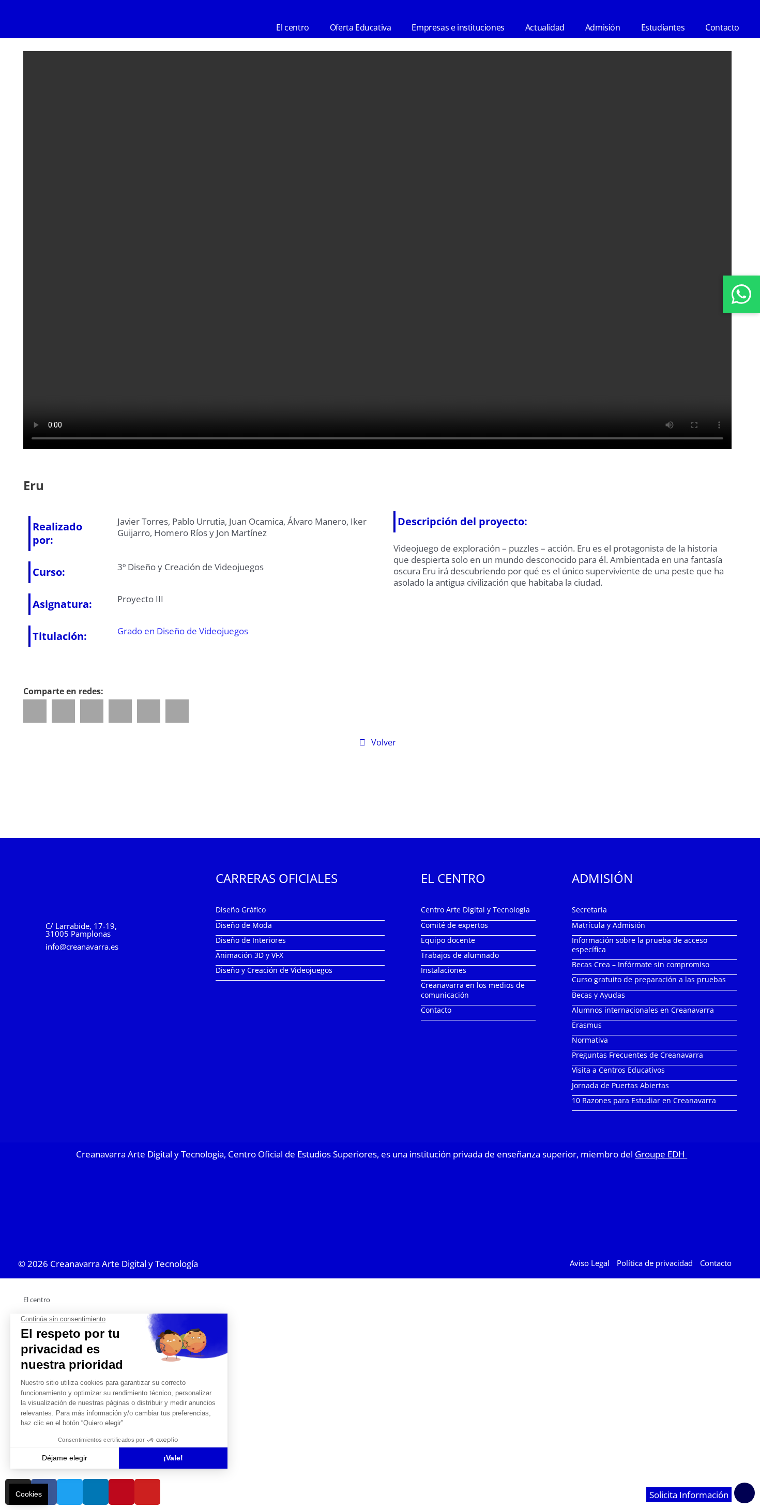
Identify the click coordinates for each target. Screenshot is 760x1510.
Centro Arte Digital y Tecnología (475, 909)
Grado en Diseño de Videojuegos (182, 631)
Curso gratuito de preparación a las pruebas (649, 979)
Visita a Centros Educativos (618, 1070)
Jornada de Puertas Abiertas (620, 1085)
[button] (35, 711)
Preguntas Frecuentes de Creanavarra (637, 1055)
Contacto (722, 27)
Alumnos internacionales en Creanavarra (643, 1010)
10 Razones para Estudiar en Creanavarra (644, 1100)
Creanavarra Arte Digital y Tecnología (124, 1264)
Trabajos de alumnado (460, 955)
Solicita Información (688, 1495)
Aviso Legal (590, 1263)
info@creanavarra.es (81, 946)
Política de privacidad (655, 1263)
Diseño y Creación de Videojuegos (274, 970)
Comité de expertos (454, 925)
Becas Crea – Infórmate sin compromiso (640, 964)
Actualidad (545, 27)
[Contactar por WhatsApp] (741, 294)
